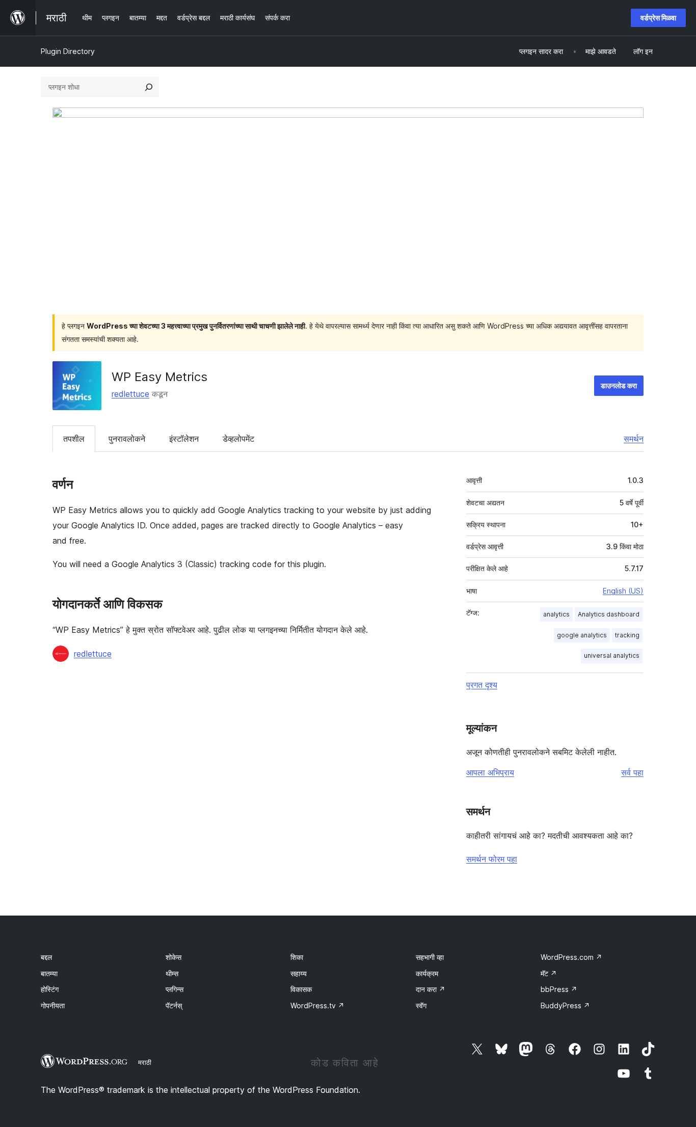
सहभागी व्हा (430, 957)
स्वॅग (421, 1005)
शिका (296, 957)
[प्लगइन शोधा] (149, 87)
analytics (556, 614)
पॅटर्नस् (174, 1005)
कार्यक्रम (427, 973)
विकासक (301, 989)
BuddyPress (565, 1005)
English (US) (623, 590)
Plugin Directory (68, 51)
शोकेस (173, 957)
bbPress (559, 989)
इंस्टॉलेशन (184, 439)
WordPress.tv (317, 1005)
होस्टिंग (50, 989)
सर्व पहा (632, 772)
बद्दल (46, 957)
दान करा (430, 989)
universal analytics (611, 655)
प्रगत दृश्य (481, 685)
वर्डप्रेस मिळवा (658, 17)
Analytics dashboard (608, 614)
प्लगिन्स (174, 989)
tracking (627, 635)
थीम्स (172, 973)
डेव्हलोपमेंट (238, 439)
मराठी (144, 1062)
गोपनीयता (53, 1005)
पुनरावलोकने (127, 439)
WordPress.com (571, 957)
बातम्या (49, 973)
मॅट (549, 973)
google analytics (582, 635)
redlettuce (130, 394)
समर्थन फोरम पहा (491, 859)
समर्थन (634, 439)
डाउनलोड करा (619, 385)
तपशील (74, 439)
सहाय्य (298, 973)
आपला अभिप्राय (490, 772)
